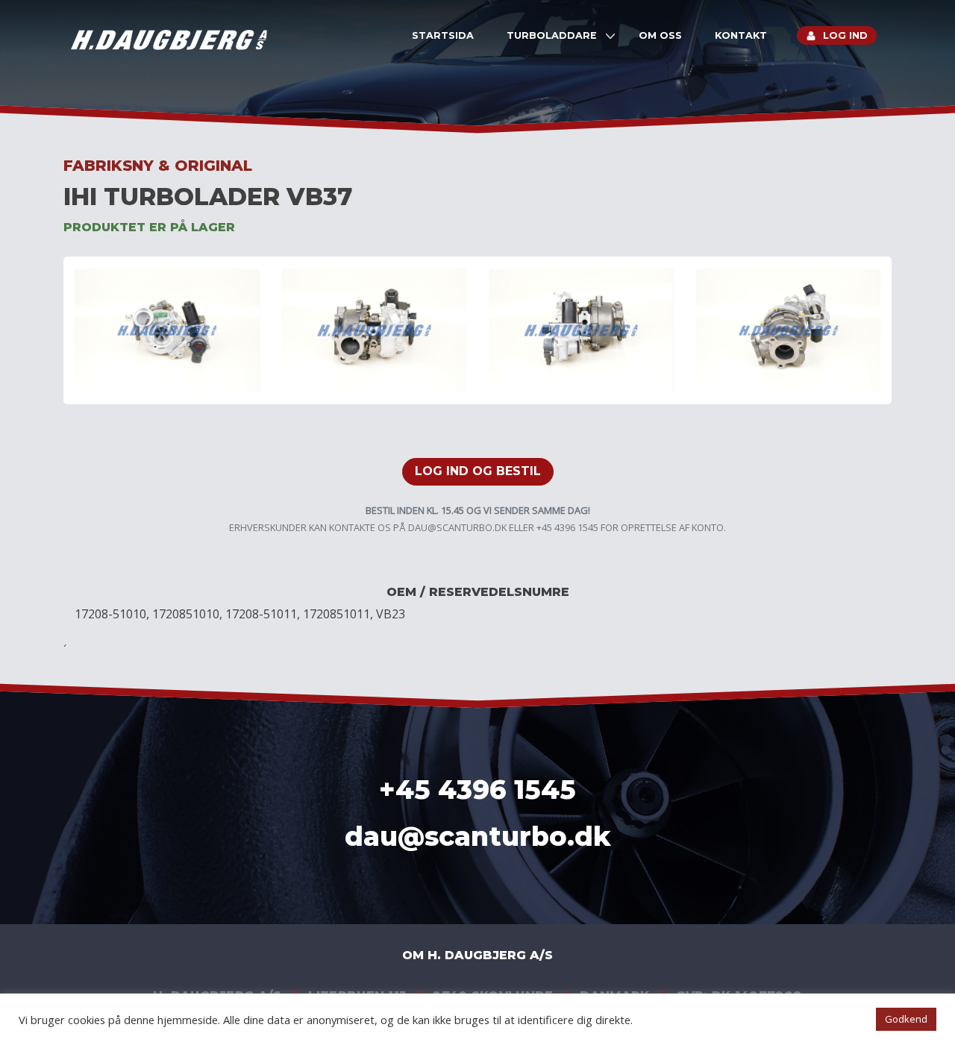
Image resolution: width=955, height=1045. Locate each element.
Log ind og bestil (478, 471)
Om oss (660, 35)
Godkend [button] (906, 1019)
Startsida (443, 35)
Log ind (845, 35)
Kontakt (741, 35)
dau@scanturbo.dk (457, 527)
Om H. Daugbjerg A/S (477, 955)
